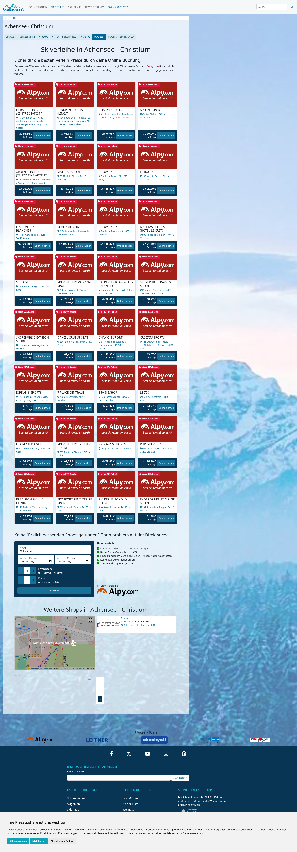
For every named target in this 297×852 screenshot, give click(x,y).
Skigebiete (57, 7)
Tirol (14, 18)
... (5, 18)
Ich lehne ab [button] (38, 841)
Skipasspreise (69, 36)
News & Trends (95, 7)
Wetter (55, 36)
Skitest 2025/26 (117, 7)
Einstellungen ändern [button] (62, 841)
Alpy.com (153, 66)
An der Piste (130, 804)
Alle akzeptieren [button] (18, 841)
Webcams (43, 36)
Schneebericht (27, 36)
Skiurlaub (74, 7)
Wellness (128, 809)
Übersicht (11, 36)
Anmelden (181, 777)
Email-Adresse (75, 771)
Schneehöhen (38, 7)
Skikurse (112, 36)
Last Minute (130, 798)
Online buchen (42, 135)
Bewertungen (127, 36)
